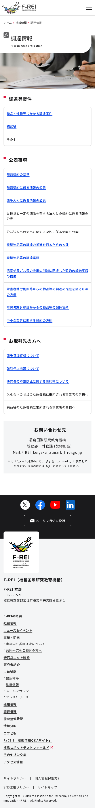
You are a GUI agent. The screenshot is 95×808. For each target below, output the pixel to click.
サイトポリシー (15, 778)
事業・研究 (12, 637)
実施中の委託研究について (25, 644)
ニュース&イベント (18, 630)
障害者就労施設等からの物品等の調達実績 (38, 307)
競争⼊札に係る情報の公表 (26, 200)
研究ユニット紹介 (17, 657)
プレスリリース (17, 697)
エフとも (10, 733)
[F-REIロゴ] (19, 8)
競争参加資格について (23, 355)
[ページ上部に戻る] (86, 795)
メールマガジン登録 (50, 520)
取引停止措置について (23, 368)
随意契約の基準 (18, 174)
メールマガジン (17, 691)
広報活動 (10, 672)
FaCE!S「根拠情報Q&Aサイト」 (28, 740)
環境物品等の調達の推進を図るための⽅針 (38, 244)
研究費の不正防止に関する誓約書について (38, 381)
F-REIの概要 (13, 616)
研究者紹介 (12, 664)
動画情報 (12, 684)
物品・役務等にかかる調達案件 (29, 113)
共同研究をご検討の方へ (24, 650)
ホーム (8, 22)
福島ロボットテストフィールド (26, 747)
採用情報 (10, 704)
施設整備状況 (13, 718)
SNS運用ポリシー (16, 787)
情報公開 (21, 22)
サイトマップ (47, 787)
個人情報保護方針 (48, 778)
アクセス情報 (13, 762)
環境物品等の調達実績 (23, 257)
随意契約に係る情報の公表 (26, 187)
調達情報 (10, 711)
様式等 (11, 126)
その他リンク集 (15, 754)
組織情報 (10, 623)
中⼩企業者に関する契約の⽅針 (29, 320)
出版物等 (12, 678)
